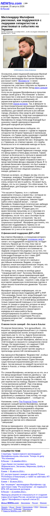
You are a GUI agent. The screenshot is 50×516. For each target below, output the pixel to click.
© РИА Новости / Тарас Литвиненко (25, 70)
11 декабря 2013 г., (19, 461)
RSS (36, 507)
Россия (35, 503)
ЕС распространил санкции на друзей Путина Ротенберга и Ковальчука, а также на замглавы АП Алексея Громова (25, 476)
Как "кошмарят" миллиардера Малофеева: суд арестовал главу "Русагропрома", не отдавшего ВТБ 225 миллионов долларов (24, 486)
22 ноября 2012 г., (19, 492)
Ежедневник (28, 507)
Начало (4, 507)
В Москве (17, 509)
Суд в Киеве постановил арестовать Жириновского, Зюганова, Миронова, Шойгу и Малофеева (23, 466)
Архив (18, 507)
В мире (4, 471)
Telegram (43, 507)
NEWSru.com (11, 3)
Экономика (25, 503)
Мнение (43, 503)
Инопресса (27, 509)
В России (5, 9)
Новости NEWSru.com (12, 511)
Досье (11, 507)
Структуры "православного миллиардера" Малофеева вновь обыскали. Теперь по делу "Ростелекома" (22, 456)
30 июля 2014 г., (16, 481)
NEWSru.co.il (6, 509)
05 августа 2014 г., (17, 471)
